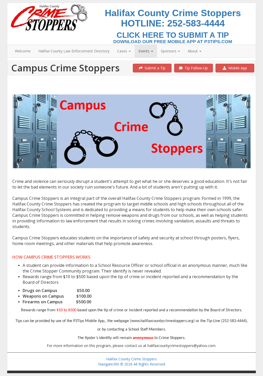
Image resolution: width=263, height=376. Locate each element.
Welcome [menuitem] (23, 51)
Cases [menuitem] (122, 51)
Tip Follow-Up (195, 67)
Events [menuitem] (144, 51)
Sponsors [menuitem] (169, 51)
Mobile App (236, 67)
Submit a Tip (154, 67)
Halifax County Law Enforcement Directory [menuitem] (73, 51)
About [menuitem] (193, 51)
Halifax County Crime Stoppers (131, 358)
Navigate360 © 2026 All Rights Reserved (131, 364)
